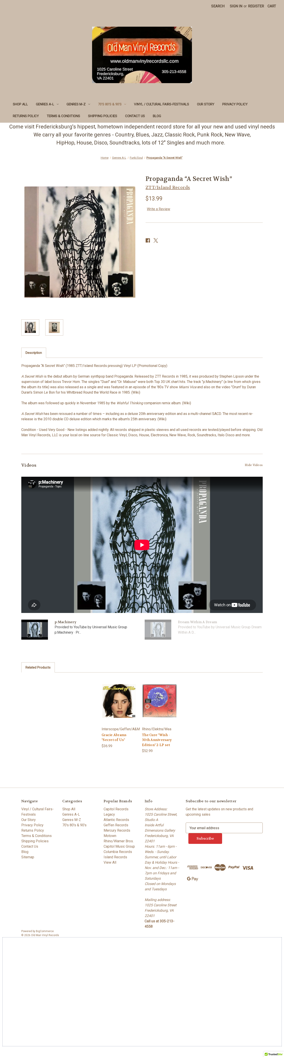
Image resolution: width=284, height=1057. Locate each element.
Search (218, 6)
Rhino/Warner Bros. (119, 841)
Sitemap (27, 857)
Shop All (20, 104)
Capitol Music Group (119, 846)
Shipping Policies (102, 116)
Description (34, 353)
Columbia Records (118, 852)
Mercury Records (117, 830)
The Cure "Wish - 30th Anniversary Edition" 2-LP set (157, 740)
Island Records (115, 857)
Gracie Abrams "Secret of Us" (114, 737)
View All (110, 862)
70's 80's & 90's (110, 104)
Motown (110, 836)
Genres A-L (45, 104)
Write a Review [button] (158, 209)
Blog (157, 116)
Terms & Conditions (63, 116)
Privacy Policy (235, 104)
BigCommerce (45, 931)
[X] (156, 240)
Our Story (205, 104)
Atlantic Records (116, 820)
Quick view (119, 701)
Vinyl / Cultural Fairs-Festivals (161, 104)
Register (256, 6)
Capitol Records (116, 809)
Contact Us (135, 116)
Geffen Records (116, 825)
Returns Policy (26, 116)
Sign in (236, 6)
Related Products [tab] (38, 667)
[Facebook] (148, 240)
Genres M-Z (76, 104)
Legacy (109, 814)
